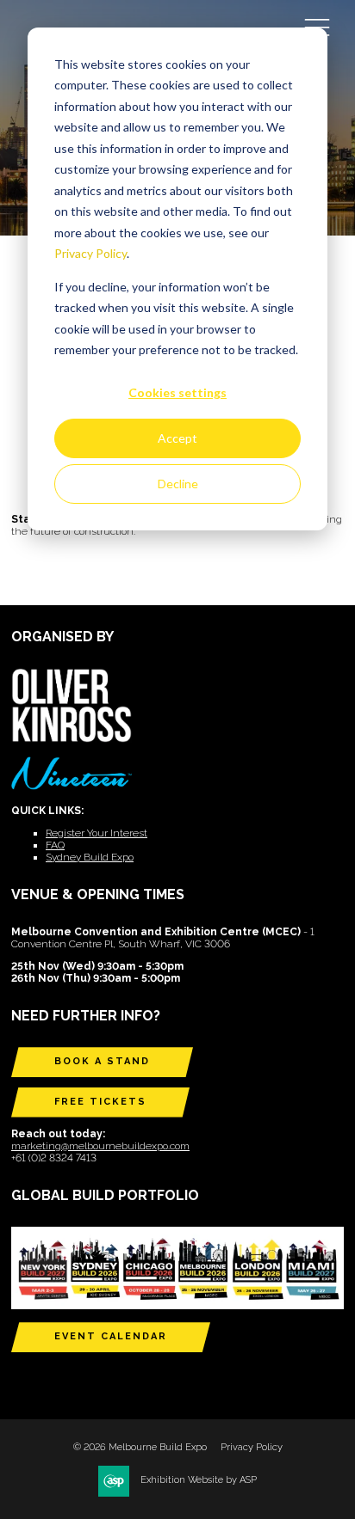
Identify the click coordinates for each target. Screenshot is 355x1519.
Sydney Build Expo (90, 857)
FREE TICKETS (100, 1101)
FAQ (55, 845)
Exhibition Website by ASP (198, 1479)
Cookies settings (177, 392)
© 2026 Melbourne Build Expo (140, 1447)
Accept (177, 438)
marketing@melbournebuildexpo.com (100, 1146)
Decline (178, 483)
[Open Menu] (317, 26)
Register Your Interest (96, 833)
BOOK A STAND (102, 1061)
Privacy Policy (90, 253)
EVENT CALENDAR (110, 1336)
